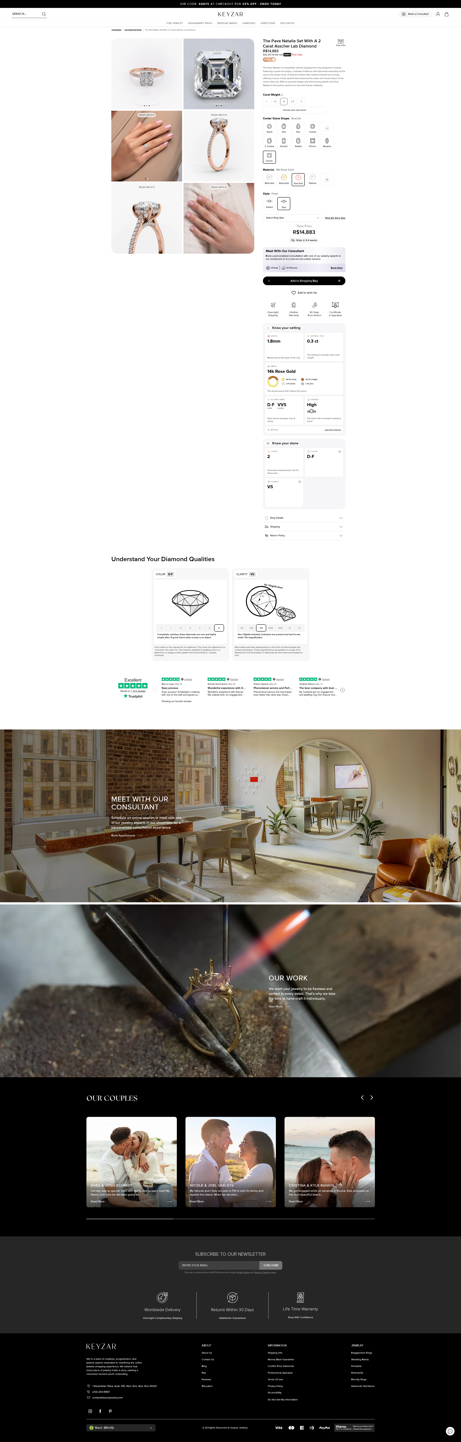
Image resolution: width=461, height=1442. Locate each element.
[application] (450, 1431)
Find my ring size (335, 217)
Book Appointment (123, 835)
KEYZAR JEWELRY (221, 13)
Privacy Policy (243, 1272)
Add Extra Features (333, 430)
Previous (115, 146)
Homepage (116, 30)
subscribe (270, 1265)
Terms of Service (262, 1272)
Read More (276, 1006)
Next (178, 146)
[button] (175, 23)
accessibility (274, 1392)
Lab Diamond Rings (133, 30)
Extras (267, 59)
